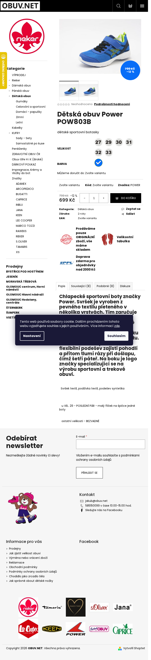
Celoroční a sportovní (30, 107)
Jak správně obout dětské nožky (31, 581)
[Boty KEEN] (52, 629)
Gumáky (22, 101)
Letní (19, 122)
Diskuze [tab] (125, 286)
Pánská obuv (20, 91)
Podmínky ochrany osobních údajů (33, 572)
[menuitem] (26, 183)
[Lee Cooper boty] (28, 629)
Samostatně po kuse (30, 143)
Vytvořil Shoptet (134, 648)
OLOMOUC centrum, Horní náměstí (25, 288)
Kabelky (17, 128)
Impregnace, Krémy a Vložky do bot (27, 171)
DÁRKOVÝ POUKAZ (24, 164)
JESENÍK (12, 276)
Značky (17, 178)
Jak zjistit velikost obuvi (25, 553)
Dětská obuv (21, 96)
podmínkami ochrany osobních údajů (107, 457)
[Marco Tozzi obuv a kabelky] (76, 607)
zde (117, 326)
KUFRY (16, 133)
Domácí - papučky (29, 112)
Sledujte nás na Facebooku (103, 510)
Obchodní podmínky (23, 567)
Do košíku (128, 198)
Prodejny (15, 549)
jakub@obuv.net (96, 501)
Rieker (16, 80)
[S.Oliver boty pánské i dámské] (99, 607)
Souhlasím (116, 336)
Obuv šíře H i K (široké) (27, 159)
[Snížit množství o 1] (84, 198)
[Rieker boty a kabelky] (28, 607)
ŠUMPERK (12, 312)
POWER (135, 185)
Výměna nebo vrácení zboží (28, 558)
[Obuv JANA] (123, 607)
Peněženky (19, 149)
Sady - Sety (24, 138)
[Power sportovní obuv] (75, 629)
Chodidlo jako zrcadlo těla (26, 576)
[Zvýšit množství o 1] (103, 198)
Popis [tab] (61, 286)
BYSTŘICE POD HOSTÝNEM (24, 271)
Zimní (20, 117)
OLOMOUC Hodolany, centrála (21, 301)
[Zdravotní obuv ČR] (99, 629)
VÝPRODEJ (19, 75)
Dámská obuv (21, 85)
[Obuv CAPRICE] (123, 629)
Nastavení (32, 336)
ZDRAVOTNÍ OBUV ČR (26, 154)
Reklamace (16, 563)
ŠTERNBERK (14, 307)
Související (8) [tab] (81, 286)
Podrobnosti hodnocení (112, 104)
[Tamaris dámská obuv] (52, 607)
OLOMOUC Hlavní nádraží (25, 294)
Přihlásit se (89, 473)
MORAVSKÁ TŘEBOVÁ (21, 281)
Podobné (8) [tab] (105, 286)
